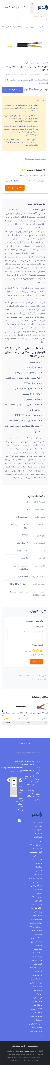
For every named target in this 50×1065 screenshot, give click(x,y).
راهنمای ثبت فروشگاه (33, 793)
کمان (43, 719)
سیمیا (21, 719)
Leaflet (13, 796)
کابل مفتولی (14, 79)
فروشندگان (28, 770)
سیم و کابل (31, 27)
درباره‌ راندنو (39, 780)
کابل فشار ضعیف (18, 27)
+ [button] (14, 781)
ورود (6, 7)
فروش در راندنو (33, 773)
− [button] (14, 785)
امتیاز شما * (37, 645)
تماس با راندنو (39, 797)
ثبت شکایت (28, 777)
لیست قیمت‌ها (14, 89)
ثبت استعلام (39, 17)
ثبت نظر (36, 661)
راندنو (46, 27)
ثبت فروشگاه (17, 7)
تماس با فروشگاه (15, 187)
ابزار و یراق (39, 770)
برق (39, 27)
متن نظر (39, 626)
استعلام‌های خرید (33, 762)
